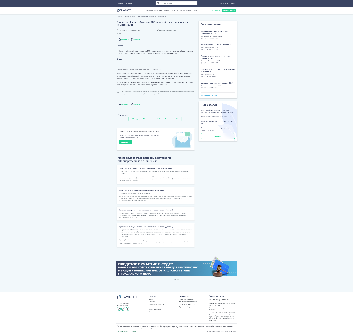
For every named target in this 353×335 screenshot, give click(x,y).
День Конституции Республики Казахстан (222, 312)
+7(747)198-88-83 (123, 303)
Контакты (129, 3)
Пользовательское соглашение (127, 331)
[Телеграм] (119, 309)
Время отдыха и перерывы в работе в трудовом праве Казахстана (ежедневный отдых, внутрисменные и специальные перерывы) (222, 317)
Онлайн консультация (229, 10)
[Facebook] (127, 309)
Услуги (174, 10)
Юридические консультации (188, 302)
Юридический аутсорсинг (187, 307)
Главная (120, 3)
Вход (233, 3)
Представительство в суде (187, 304)
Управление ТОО (163, 16)
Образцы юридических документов (157, 10)
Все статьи (217, 136)
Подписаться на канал (306, 331)
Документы (152, 302)
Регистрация (224, 3)
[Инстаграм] (123, 309)
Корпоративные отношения (147, 16)
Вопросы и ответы (185, 10)
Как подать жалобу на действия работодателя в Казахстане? (219, 300)
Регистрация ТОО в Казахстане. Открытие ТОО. (216, 117)
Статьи (195, 10)
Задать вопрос (125, 142)
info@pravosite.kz (122, 305)
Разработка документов (186, 299)
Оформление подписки (156, 304)
